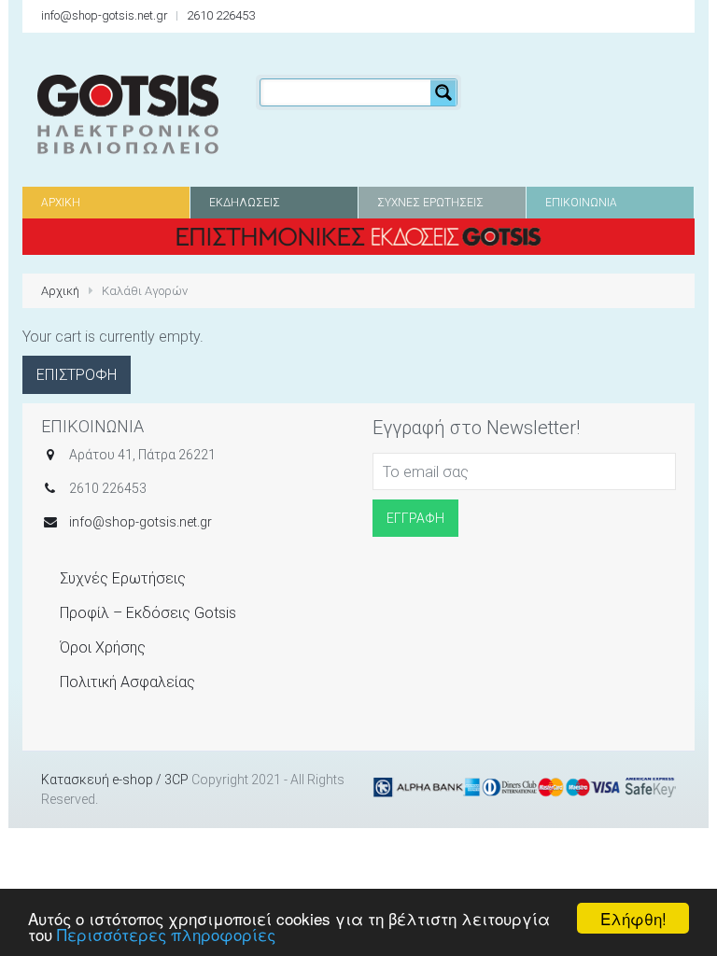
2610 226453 (221, 15)
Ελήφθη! (633, 918)
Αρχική (60, 291)
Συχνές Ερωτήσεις (123, 578)
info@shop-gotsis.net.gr (104, 15)
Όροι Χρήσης (103, 647)
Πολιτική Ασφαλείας (127, 682)
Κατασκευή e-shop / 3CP (115, 779)
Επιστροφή (76, 375)
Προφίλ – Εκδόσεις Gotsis (148, 613)
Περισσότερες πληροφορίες (166, 934)
